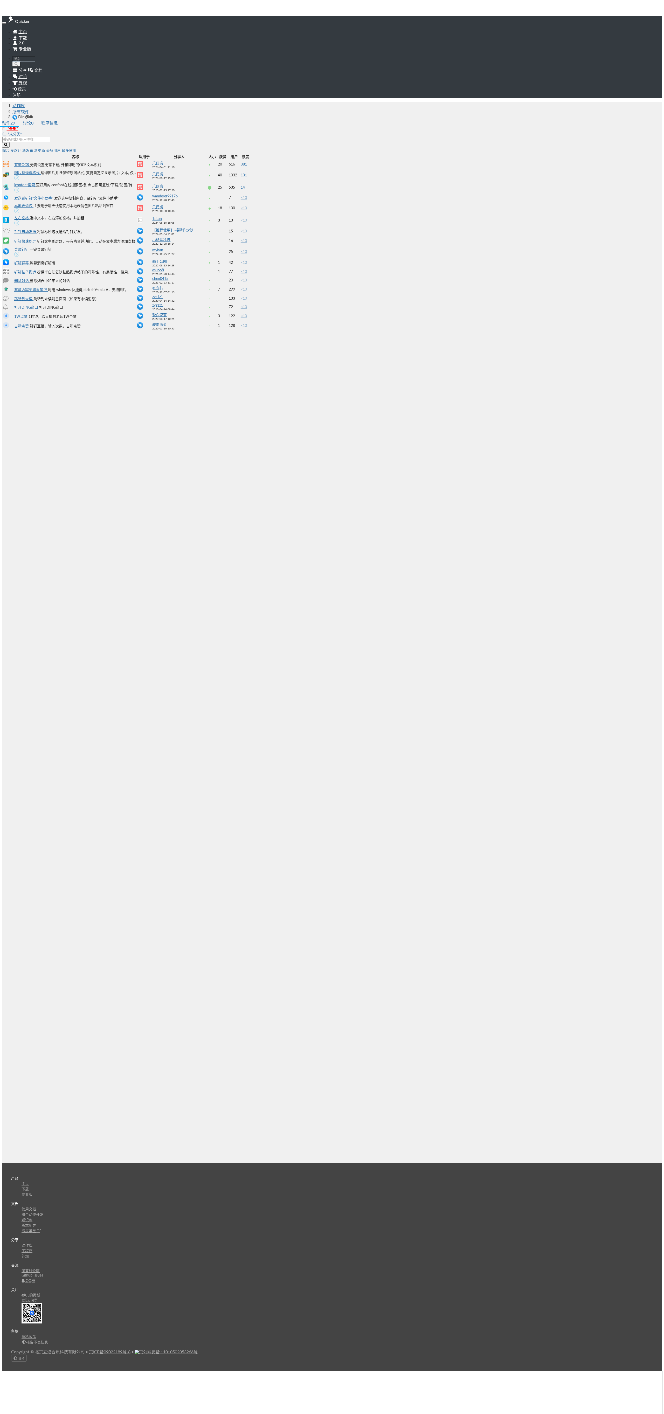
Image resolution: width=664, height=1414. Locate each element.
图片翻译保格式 (27, 173)
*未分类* (14, 134)
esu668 (158, 270)
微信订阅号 (29, 1300)
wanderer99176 (165, 196)
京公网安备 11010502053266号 (168, 1352)
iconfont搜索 (25, 185)
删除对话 (22, 281)
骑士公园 (159, 262)
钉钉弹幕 (22, 263)
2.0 (21, 43)
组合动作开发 (32, 1215)
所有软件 (20, 112)
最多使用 (69, 151)
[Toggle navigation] (4, 23)
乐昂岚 (157, 163)
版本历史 (29, 1225)
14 (243, 187)
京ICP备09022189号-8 (109, 1352)
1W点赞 (21, 317)
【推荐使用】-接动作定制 (172, 230)
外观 (25, 1256)
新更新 (40, 151)
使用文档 (29, 1209)
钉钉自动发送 (25, 232)
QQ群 (30, 1281)
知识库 (27, 1220)
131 (244, 175)
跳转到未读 (23, 299)
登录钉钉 (22, 249)
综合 (6, 151)
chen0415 (160, 279)
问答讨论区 (31, 1271)
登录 (21, 89)
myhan (157, 250)
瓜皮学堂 (29, 1231)
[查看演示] (16, 179)
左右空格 (22, 218)
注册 (16, 95)
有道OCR (22, 165)
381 (244, 164)
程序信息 (49, 123)
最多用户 (54, 151)
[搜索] (16, 64)
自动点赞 (22, 326)
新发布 (28, 151)
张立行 (157, 288)
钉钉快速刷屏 (25, 241)
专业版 (24, 49)
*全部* (12, 129)
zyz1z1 (157, 297)
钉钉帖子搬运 (25, 272)
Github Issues (32, 1275)
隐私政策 (29, 1337)
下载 (22, 38)
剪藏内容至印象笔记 (31, 290)
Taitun (157, 219)
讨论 (28, 123)
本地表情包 (23, 206)
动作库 (18, 106)
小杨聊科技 (161, 240)
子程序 (27, 1251)
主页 (22, 32)
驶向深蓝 (159, 315)
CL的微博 (32, 1295)
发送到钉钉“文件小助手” (34, 198)
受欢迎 (16, 151)
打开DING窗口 (26, 307)
